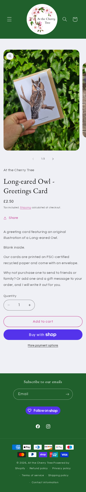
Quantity (10, 296)
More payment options (43, 345)
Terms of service (33, 475)
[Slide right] (53, 159)
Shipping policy (58, 475)
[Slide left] (33, 159)
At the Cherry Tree (40, 463)
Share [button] (13, 218)
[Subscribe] (67, 394)
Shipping (25, 207)
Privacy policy (61, 468)
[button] (9, 19)
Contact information (45, 482)
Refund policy (39, 468)
